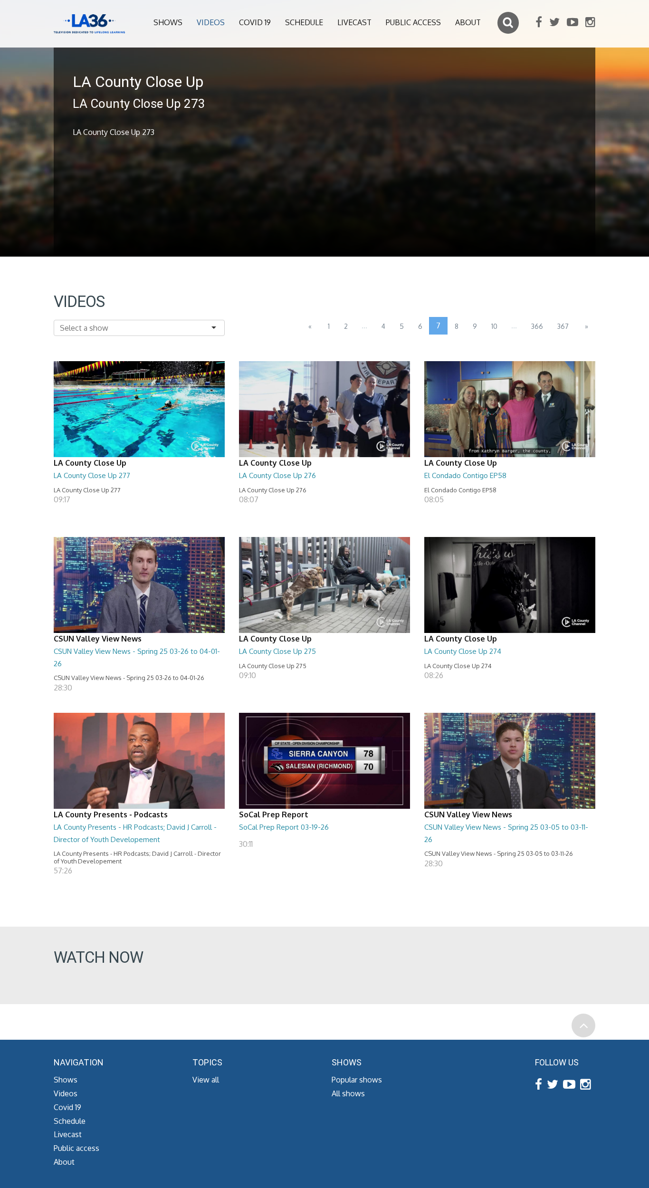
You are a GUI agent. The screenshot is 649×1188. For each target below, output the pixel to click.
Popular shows (357, 1079)
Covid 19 (255, 22)
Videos (211, 22)
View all (205, 1079)
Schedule (304, 22)
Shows (167, 22)
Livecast (354, 22)
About (468, 22)
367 (563, 326)
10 (494, 326)
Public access (413, 22)
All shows (348, 1093)
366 (537, 326)
